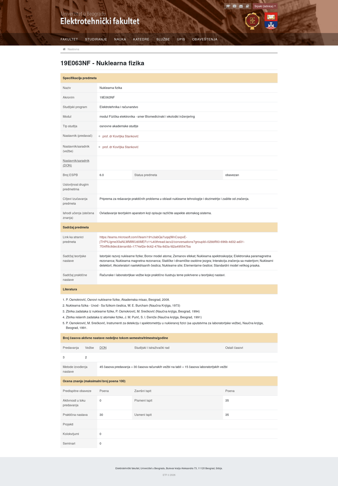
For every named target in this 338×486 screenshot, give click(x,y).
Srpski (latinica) (263, 6)
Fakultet (69, 39)
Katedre (141, 39)
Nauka (120, 39)
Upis (181, 39)
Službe (163, 39)
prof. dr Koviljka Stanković (120, 136)
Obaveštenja (205, 39)
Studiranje (96, 39)
